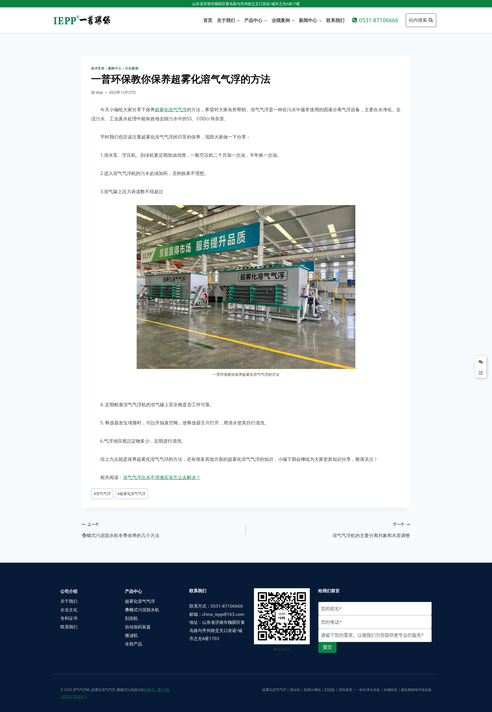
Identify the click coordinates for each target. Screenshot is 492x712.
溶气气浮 (102, 493)
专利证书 (68, 618)
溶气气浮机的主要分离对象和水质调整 (371, 530)
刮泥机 (131, 618)
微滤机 (131, 635)
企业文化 (68, 609)
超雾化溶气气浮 (171, 109)
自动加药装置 (138, 627)
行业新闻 (131, 68)
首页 (207, 20)
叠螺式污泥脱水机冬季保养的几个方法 (120, 530)
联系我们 (335, 20)
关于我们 (68, 601)
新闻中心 (114, 68)
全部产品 (133, 644)
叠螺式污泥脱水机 (142, 609)
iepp (99, 92)
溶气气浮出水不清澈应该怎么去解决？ (161, 477)
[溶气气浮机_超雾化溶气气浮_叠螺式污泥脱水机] (82, 20)
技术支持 (97, 68)
